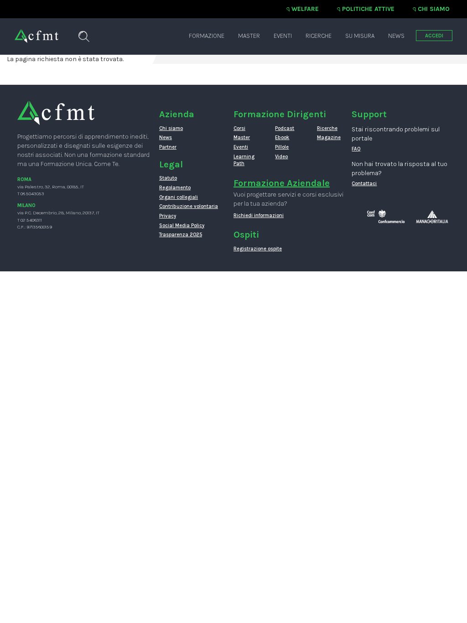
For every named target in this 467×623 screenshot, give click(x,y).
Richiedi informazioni (259, 215)
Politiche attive (368, 9)
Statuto (168, 178)
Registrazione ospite (258, 249)
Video (281, 157)
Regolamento (175, 188)
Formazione (206, 36)
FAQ (356, 149)
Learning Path (244, 160)
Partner (167, 147)
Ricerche (319, 36)
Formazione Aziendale (282, 183)
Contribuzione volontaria (188, 206)
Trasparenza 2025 (180, 235)
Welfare (305, 9)
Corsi (239, 128)
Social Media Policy (181, 225)
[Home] (36, 31)
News (396, 36)
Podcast (284, 128)
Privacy (167, 216)
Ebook (282, 137)
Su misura (359, 36)
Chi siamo (434, 9)
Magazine (329, 137)
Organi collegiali (178, 197)
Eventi (283, 36)
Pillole (282, 147)
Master (249, 36)
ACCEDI (434, 36)
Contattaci (364, 184)
